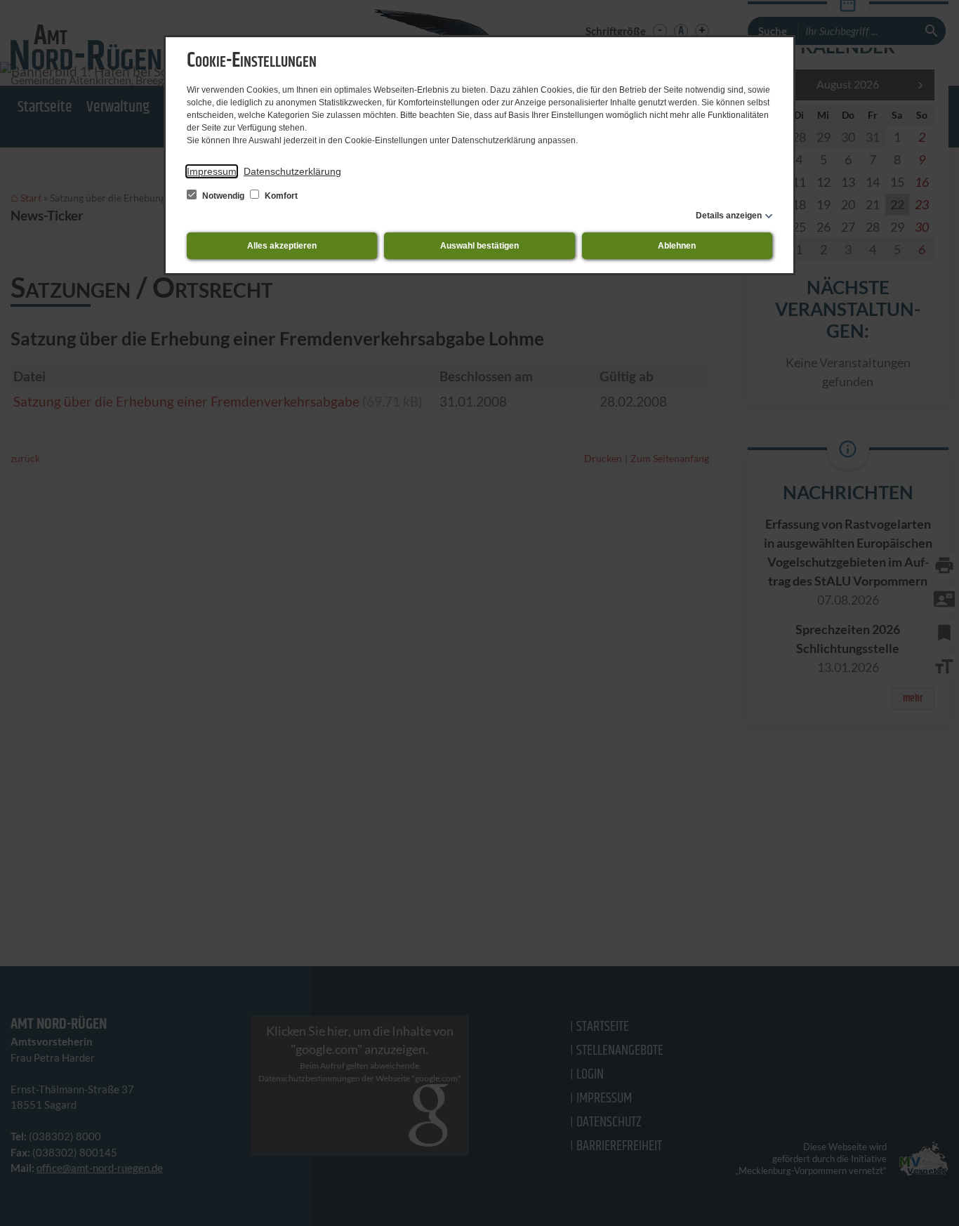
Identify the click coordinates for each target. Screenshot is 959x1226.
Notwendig (223, 196)
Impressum (212, 171)
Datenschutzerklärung (292, 171)
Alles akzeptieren (282, 246)
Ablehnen (677, 246)
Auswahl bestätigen (479, 246)
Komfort (280, 196)
